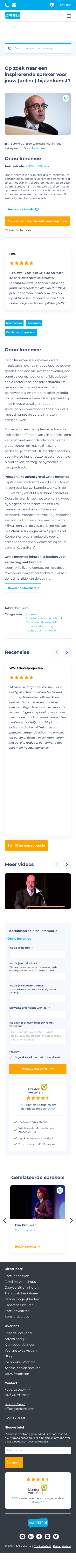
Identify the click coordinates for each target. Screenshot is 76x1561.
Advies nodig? (15, 1339)
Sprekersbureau (17, 1317)
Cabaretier (33, 622)
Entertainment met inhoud (43, 143)
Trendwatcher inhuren (22, 1293)
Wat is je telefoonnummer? (27, 985)
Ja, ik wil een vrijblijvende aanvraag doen (37, 221)
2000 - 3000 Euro (37, 166)
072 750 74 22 (15, 1404)
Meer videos (14, 322)
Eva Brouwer (25, 1225)
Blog (8, 1356)
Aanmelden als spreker (22, 1368)
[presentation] (67, 652)
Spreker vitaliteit (17, 1311)
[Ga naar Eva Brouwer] (37, 1202)
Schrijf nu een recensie (26, 845)
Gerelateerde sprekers (20, 332)
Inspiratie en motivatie (41, 630)
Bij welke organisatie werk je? (29, 1007)
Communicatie (25, 1230)
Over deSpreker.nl (18, 1333)
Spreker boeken (17, 1276)
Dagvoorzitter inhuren (22, 1287)
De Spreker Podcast (20, 1362)
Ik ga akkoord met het (38, 1057)
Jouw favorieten (17, 1374)
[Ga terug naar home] (12, 16)
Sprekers (16, 143)
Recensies (34, 322)
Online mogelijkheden (22, 1299)
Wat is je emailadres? (24, 963)
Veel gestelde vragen (21, 1350)
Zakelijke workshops (20, 1282)
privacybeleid (52, 1057)
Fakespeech (12, 148)
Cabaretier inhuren (19, 1305)
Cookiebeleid (42, 1546)
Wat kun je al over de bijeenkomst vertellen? (31, 1024)
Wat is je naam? (20, 947)
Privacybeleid (62, 1546)
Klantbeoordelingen (20, 1344)
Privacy (15, 1051)
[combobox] (41, 48)
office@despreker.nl (20, 1409)
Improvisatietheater (39, 626)
